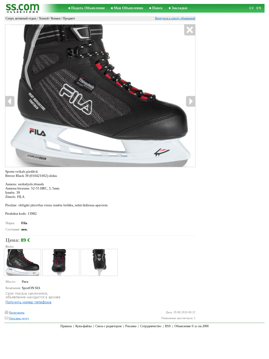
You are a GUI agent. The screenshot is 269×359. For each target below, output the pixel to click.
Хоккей (44, 18)
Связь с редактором (108, 326)
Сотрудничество (150, 326)
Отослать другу (19, 318)
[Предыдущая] (10, 101)
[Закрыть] (189, 30)
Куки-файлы (83, 326)
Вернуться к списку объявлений (175, 18)
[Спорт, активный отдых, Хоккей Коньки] (22, 262)
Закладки (179, 8)
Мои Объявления (128, 8)
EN (258, 8)
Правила (66, 326)
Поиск (157, 8)
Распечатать (16, 312)
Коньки (55, 18)
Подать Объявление (88, 8)
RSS (168, 326)
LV (251, 8)
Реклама (130, 326)
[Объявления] (22, 8)
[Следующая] (190, 101)
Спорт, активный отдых (21, 18)
